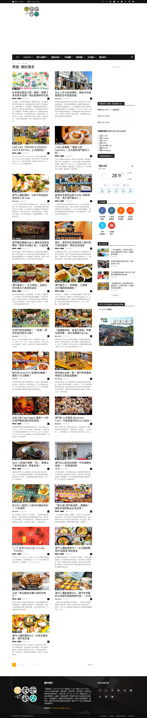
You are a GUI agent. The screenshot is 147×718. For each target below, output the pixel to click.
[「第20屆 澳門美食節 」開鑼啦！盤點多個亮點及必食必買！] (73, 493)
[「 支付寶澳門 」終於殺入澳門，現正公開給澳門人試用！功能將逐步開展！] (103, 253)
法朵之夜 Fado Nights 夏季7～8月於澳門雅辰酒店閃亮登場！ (30, 419)
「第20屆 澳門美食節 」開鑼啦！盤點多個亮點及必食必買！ (72, 507)
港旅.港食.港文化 (17, 544)
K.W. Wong (58, 379)
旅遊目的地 (55, 57)
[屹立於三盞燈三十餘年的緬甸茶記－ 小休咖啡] (30, 493)
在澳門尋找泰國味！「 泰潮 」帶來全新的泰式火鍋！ (29, 331)
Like (102, 208)
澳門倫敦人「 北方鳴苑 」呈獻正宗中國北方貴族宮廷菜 (29, 286)
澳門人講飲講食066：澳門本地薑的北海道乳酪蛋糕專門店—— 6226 (73, 594)
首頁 (13, 63)
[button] (132, 57)
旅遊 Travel (104, 136)
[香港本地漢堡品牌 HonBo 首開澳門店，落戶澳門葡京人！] (73, 183)
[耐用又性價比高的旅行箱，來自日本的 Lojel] (103, 264)
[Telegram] (121, 1)
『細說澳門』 (59, 414)
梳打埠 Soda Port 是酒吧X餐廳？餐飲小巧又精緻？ (29, 374)
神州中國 (58, 238)
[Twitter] (125, 1)
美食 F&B (103, 143)
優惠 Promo (104, 148)
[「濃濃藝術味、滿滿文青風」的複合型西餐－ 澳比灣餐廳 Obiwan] (73, 318)
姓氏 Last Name (104, 122)
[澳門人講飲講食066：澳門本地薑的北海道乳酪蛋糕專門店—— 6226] (73, 581)
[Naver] (114, 1)
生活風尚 (91, 57)
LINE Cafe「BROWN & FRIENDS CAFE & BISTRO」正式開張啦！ (29, 148)
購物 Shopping (105, 150)
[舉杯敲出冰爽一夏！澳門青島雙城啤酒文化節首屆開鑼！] (73, 361)
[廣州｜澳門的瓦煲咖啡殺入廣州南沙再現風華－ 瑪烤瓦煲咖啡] (73, 230)
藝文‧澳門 (16, 88)
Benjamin (58, 98)
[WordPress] (129, 1)
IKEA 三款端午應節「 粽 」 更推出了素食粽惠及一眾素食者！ (30, 464)
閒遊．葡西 (58, 88)
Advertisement (121, 716)
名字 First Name (104, 116)
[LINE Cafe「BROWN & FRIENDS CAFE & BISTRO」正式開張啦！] (30, 135)
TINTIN (14, 379)
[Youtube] (133, 1)
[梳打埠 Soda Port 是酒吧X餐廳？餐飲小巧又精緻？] (30, 361)
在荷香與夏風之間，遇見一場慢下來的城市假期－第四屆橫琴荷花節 (30, 94)
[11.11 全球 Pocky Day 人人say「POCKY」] (30, 536)
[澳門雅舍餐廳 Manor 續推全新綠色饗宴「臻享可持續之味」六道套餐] (30, 230)
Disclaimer (103, 716)
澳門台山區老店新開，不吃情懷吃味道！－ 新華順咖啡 (73, 464)
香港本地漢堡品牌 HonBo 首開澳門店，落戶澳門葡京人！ (72, 196)
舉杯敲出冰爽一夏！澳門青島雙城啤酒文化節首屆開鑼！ (73, 374)
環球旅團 (79, 57)
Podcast (27, 57)
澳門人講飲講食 (17, 143)
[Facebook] (103, 1)
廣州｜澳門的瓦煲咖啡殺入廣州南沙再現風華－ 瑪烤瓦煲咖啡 (73, 244)
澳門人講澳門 (41, 57)
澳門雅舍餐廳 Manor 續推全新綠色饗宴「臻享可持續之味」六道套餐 (30, 244)
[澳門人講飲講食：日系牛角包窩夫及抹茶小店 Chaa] (30, 183)
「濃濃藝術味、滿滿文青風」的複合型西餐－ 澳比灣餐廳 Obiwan (73, 331)
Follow (111, 208)
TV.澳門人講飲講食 (18, 589)
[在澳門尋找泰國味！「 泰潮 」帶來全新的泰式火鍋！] (30, 318)
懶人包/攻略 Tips (106, 145)
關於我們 (102, 57)
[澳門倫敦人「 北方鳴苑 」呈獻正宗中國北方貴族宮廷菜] (30, 273)
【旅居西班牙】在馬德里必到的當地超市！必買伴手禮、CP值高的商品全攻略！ (122, 285)
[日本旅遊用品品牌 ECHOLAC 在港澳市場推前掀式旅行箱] (103, 275)
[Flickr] (106, 1)
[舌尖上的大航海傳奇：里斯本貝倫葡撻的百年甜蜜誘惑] (73, 80)
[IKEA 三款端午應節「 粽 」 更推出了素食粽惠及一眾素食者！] (30, 451)
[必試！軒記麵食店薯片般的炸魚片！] (30, 581)
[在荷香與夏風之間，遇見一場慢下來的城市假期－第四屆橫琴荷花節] (30, 80)
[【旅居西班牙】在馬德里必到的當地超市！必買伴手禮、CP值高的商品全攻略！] (103, 286)
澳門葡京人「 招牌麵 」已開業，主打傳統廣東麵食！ (72, 286)
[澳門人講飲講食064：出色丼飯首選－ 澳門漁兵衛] (30, 623)
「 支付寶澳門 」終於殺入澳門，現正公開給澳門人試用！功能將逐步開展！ (122, 252)
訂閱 (111, 222)
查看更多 (115, 295)
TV (17, 57)
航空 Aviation (104, 138)
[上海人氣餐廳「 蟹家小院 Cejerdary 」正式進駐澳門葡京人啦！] (73, 135)
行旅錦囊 (67, 57)
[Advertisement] (93, 11)
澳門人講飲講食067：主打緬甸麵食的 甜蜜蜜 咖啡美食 (72, 549)
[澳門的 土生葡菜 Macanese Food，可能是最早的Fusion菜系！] (73, 406)
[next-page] (38, 665)
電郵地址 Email (109, 110)
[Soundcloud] (118, 1)
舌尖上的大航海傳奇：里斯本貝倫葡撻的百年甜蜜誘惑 (73, 94)
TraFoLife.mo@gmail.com (61, 708)
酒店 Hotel (103, 141)
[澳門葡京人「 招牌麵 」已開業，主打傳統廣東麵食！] (73, 273)
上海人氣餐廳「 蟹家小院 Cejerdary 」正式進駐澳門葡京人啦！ (72, 150)
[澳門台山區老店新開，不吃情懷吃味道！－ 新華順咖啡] (73, 451)
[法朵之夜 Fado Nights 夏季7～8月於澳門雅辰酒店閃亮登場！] (30, 406)
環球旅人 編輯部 (16, 98)
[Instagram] (110, 1)
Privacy (111, 716)
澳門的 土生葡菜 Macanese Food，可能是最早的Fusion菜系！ (73, 419)
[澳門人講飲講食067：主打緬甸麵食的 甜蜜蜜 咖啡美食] (73, 536)
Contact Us (131, 716)
